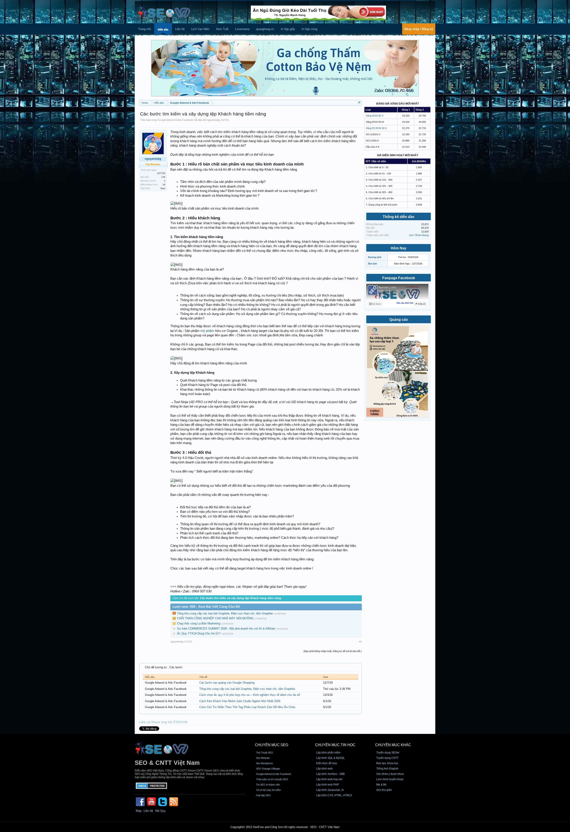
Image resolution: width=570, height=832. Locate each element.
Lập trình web (324, 768)
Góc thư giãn (384, 790)
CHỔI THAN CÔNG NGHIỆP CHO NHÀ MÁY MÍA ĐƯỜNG (215, 618)
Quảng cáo (398, 319)
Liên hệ (180, 29)
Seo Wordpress (264, 763)
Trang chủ (144, 29)
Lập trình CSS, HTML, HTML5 (334, 795)
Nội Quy (160, 810)
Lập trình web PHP (327, 784)
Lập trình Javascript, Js (330, 790)
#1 (360, 641)
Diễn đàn (163, 29)
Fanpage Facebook (398, 278)
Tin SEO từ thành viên (268, 784)
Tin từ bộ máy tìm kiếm (268, 790)
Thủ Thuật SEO (264, 752)
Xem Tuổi (222, 29)
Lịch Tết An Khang (419, 235)
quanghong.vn (265, 29)
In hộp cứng (309, 29)
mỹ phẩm (207, 331)
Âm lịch (372, 263)
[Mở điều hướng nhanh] (359, 102)
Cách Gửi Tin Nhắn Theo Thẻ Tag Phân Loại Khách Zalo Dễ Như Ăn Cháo (247, 707)
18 (164, 184)
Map (138, 810)
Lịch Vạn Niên (200, 29)
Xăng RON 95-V (374, 115)
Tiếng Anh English (387, 768)
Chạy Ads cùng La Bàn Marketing (198, 623)
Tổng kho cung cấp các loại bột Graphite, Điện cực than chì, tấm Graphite (225, 613)
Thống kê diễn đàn (398, 217)
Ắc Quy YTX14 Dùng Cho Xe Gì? (198, 633)
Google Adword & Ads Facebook (175, 120)
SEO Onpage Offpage (268, 768)
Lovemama (242, 29)
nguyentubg (213, 120)
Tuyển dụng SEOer (387, 752)
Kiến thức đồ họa (326, 763)
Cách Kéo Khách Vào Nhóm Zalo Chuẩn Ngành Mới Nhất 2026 (239, 701)
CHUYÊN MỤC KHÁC (393, 745)
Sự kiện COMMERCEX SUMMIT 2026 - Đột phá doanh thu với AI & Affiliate (226, 628)
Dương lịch (374, 257)
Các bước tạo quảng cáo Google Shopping (226, 682)
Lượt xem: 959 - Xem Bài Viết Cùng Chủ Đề (206, 606)
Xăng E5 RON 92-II (376, 128)
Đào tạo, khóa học (387, 763)
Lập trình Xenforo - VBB (330, 773)
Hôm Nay (398, 248)
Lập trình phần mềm (328, 752)
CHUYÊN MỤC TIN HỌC (335, 745)
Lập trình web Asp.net (329, 779)
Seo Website (263, 758)
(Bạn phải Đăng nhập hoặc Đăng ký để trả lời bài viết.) (332, 651)
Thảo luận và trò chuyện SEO (272, 779)
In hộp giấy (288, 29)
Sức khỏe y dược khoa (390, 773)
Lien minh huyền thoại (389, 779)
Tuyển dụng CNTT (387, 757)
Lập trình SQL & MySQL (330, 757)
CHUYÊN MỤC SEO (271, 745)
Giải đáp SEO (263, 795)
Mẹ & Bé (381, 784)
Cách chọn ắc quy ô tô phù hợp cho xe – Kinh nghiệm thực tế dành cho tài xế (249, 695)
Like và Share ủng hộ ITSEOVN (163, 722)
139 (163, 177)
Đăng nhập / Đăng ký (418, 29)
